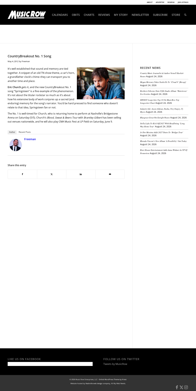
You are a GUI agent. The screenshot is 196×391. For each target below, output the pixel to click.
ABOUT (150, 2)
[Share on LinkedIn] (80, 174)
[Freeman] (15, 150)
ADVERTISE (160, 2)
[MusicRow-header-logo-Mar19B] (27, 15)
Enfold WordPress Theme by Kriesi (112, 379)
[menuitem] (149, 2)
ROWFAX (171, 2)
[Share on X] (51, 174)
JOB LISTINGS (183, 2)
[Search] (185, 15)
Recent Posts (25, 132)
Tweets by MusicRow (115, 364)
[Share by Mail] (110, 174)
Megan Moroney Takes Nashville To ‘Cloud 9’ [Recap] (163, 82)
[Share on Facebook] (22, 174)
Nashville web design (94, 383)
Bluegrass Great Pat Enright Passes (155, 117)
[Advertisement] (163, 178)
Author (12, 132)
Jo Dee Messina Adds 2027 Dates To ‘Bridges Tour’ (161, 132)
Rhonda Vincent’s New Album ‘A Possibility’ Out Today (163, 141)
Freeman (26, 61)
